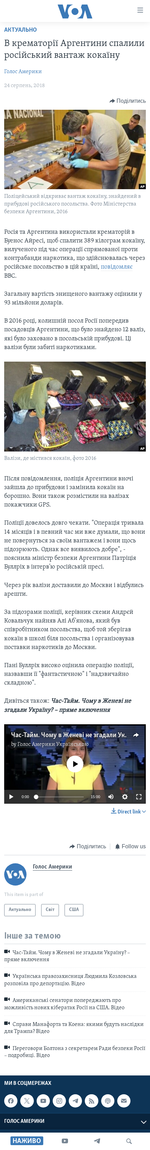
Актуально (20, 30)
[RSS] (91, 1100)
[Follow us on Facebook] (10, 1100)
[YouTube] (65, 1141)
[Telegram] (97, 1141)
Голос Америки (23, 72)
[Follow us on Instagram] (59, 1100)
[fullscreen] (139, 797)
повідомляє (117, 267)
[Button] (128, 101)
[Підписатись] (123, 1100)
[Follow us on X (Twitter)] (26, 1100)
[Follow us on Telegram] (75, 1100)
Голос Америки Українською (53, 744)
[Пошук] (129, 1141)
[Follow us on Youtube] (43, 1100)
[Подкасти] (107, 1100)
